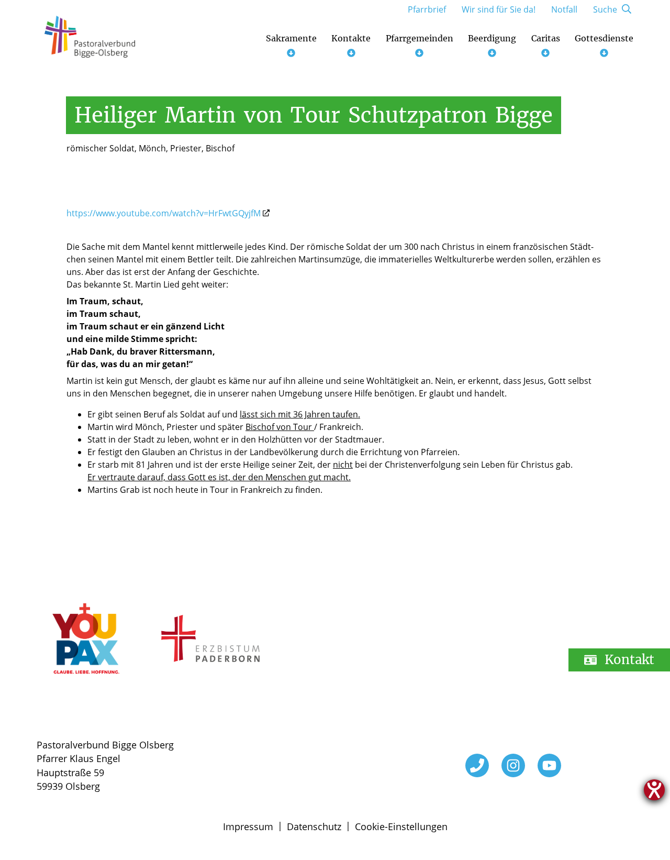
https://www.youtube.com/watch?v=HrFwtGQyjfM (163, 213)
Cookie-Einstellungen (401, 826)
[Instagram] (513, 765)
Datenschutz (314, 826)
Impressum (248, 826)
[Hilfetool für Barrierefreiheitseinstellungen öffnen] (654, 789)
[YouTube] (549, 765)
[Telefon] (477, 765)
